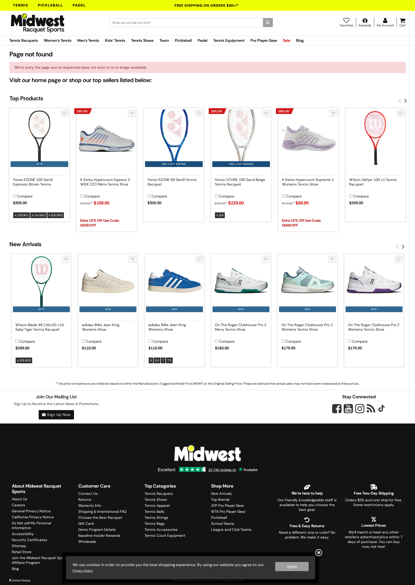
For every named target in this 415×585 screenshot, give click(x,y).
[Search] (268, 22)
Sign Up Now (58, 414)
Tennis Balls (154, 511)
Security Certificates (29, 539)
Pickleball (50, 5)
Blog (300, 40)
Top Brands (220, 499)
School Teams (222, 523)
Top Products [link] (26, 98)
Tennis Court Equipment (165, 535)
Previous (399, 101)
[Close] (318, 552)
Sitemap (19, 545)
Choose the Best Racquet (100, 517)
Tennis (20, 5)
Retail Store (21, 551)
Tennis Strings (156, 517)
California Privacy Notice (33, 517)
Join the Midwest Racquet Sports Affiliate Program (40, 560)
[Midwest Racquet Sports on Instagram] (360, 408)
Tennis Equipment (229, 40)
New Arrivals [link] (25, 244)
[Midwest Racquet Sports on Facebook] (337, 411)
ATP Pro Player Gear (227, 505)
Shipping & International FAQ (102, 511)
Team (164, 40)
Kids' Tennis (115, 40)
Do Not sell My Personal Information (31, 525)
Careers (18, 505)
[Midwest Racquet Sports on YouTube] (348, 408)
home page (46, 80)
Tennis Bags (155, 523)
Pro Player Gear (263, 40)
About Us (19, 499)
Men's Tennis (88, 40)
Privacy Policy (83, 571)
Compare (25, 196)
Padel (79, 5)
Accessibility (23, 533)
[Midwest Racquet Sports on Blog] (371, 408)
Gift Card (86, 523)
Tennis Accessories (161, 529)
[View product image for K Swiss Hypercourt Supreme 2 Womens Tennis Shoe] (308, 138)
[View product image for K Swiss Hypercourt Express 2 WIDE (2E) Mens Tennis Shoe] (106, 138)
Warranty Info (89, 505)
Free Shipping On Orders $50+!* (207, 5)
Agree (292, 566)
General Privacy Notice (31, 511)
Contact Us (88, 493)
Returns (85, 499)
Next (405, 101)
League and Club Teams (231, 529)
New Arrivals (221, 493)
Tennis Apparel (157, 505)
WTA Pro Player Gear (228, 511)
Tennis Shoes (142, 40)
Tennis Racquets (23, 40)
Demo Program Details (97, 529)
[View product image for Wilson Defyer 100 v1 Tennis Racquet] (375, 138)
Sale (286, 40)
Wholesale (87, 541)
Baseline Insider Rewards (99, 535)
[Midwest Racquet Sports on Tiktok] (381, 409)
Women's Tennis (58, 40)
